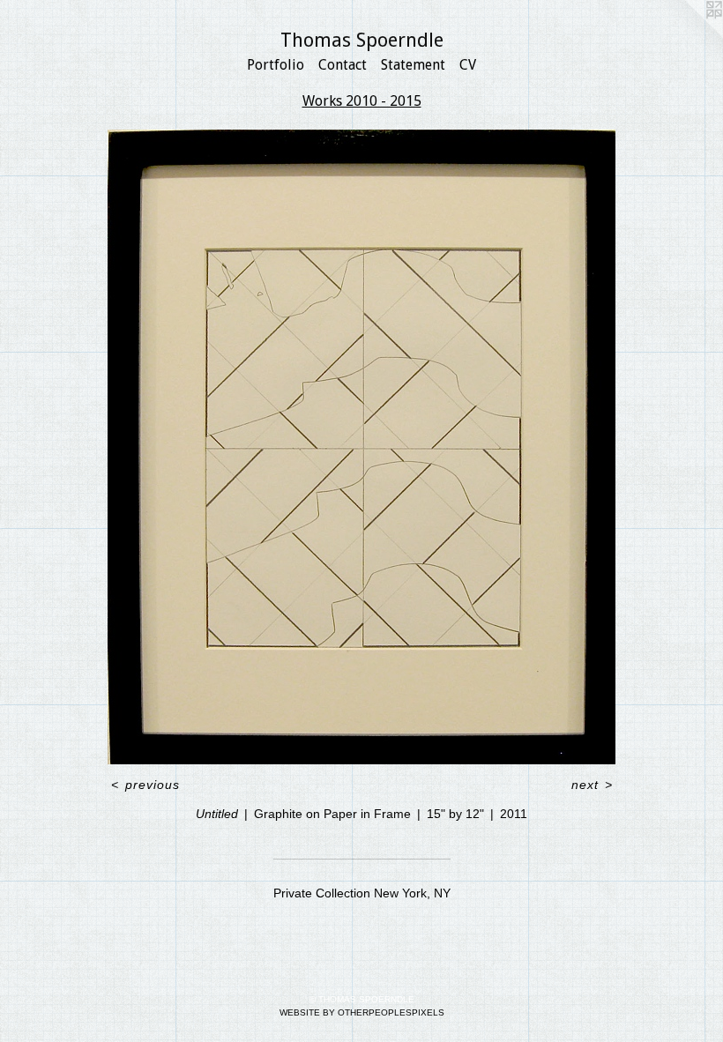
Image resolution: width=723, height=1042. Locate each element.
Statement (413, 64)
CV (467, 64)
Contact (342, 64)
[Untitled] (361, 447)
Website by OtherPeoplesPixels (362, 1012)
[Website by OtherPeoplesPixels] (687, 35)
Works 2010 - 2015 (361, 101)
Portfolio (275, 64)
